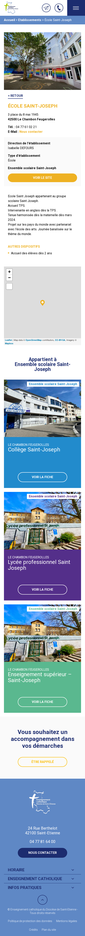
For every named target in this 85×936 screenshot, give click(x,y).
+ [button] (9, 271)
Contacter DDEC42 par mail (46, 8)
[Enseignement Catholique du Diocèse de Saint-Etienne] (11, 8)
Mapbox (9, 343)
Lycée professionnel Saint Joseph (39, 565)
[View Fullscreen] (9, 286)
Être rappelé (42, 762)
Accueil (9, 20)
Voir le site (42, 178)
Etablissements (29, 20)
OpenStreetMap (34, 339)
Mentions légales (66, 921)
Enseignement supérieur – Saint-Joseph (40, 677)
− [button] (9, 277)
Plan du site (49, 929)
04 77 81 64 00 (59, 8)
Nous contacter (31, 132)
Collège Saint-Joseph (34, 449)
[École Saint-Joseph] (42, 303)
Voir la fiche (42, 477)
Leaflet (8, 339)
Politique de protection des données (30, 921)
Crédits (33, 929)
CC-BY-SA (60, 339)
